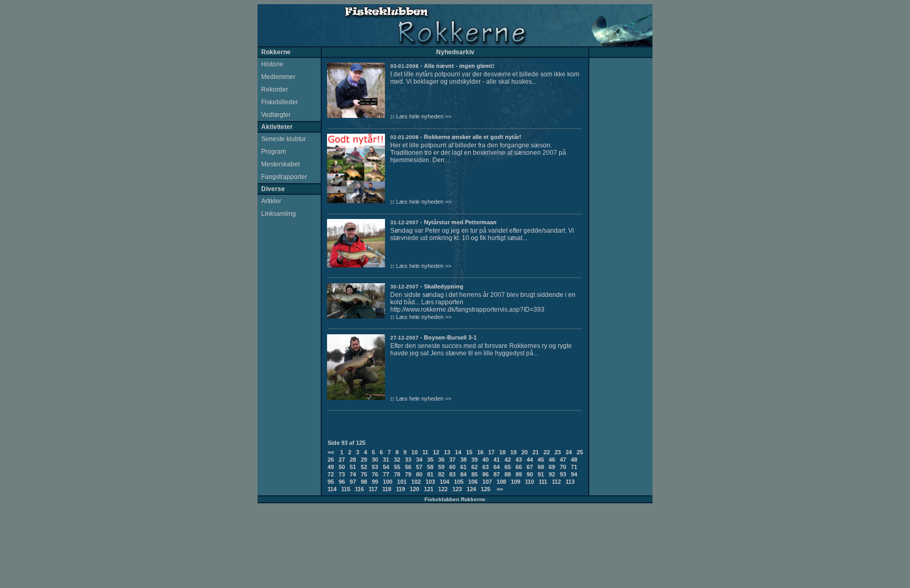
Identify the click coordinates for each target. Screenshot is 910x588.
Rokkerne (276, 52)
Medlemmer (278, 77)
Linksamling (278, 213)
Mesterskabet (280, 164)
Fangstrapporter (284, 177)
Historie (272, 64)
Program (273, 151)
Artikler (271, 201)
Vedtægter (276, 114)
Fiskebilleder (279, 102)
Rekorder (274, 89)
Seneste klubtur (283, 139)
